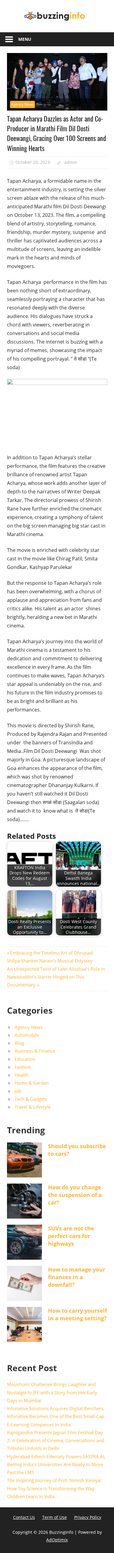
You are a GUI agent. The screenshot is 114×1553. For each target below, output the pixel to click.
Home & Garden (32, 1083)
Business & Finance (35, 1051)
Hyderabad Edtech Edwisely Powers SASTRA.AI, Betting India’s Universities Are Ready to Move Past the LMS (56, 1464)
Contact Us (24, 1517)
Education (25, 1059)
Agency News (22, 104)
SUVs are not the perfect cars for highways (71, 1236)
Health (21, 1075)
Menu (24, 39)
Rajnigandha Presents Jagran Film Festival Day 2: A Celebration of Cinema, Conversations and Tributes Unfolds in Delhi (55, 1440)
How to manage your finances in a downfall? (76, 1277)
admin (70, 162)
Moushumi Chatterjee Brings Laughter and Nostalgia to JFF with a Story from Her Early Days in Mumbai (52, 1392)
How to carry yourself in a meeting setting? (77, 1314)
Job (18, 1091)
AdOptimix (57, 1540)
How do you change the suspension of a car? (75, 1195)
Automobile (27, 1035)
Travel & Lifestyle (32, 1107)
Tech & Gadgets (31, 1099)
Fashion (23, 1067)
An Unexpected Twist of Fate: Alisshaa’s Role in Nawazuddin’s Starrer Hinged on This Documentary (56, 977)
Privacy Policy (87, 1517)
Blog (19, 1043)
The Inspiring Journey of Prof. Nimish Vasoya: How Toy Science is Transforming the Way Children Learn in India (54, 1488)
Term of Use (54, 1517)
